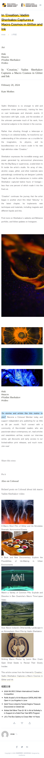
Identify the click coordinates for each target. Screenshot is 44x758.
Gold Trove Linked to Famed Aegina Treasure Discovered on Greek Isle (22, 705)
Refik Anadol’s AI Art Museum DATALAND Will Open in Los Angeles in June (22, 699)
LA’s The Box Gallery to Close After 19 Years (22, 716)
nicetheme (22, 755)
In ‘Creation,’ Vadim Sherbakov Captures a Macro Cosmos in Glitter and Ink (22, 676)
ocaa (3, 34)
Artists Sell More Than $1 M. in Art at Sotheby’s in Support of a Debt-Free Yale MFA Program (23, 711)
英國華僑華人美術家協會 (23, 753)
